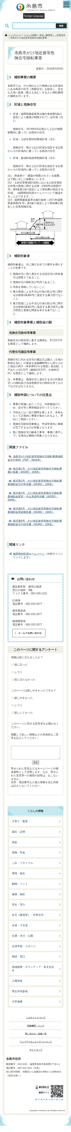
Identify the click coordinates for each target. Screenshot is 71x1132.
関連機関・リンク (35, 1025)
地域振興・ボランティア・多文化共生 (33, 969)
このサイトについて (35, 1017)
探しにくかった (23, 712)
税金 (14, 842)
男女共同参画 (20, 991)
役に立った (21, 664)
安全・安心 (18, 904)
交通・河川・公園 (22, 935)
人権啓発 (17, 980)
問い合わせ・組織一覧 (36, 1033)
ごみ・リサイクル (22, 863)
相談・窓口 (18, 956)
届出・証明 (18, 831)
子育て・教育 (20, 821)
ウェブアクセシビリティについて (36, 1042)
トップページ (14, 35)
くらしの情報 (30, 35)
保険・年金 (18, 852)
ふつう (18, 672)
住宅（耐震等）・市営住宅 (52, 35)
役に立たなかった (25, 679)
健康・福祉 (18, 894)
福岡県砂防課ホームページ (29, 553)
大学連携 (17, 1001)
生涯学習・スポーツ (24, 946)
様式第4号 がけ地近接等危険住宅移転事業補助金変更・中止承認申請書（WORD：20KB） (35, 496)
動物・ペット (20, 883)
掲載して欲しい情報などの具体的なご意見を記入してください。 (34, 736)
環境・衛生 (18, 873)
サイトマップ (35, 1050)
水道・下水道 (20, 925)
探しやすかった (23, 698)
